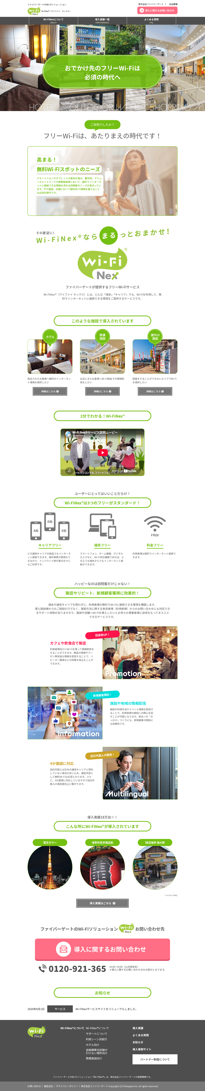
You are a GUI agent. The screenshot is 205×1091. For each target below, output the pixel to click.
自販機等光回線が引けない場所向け (96, 1051)
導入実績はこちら (100, 903)
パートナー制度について (155, 1059)
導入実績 (138, 1028)
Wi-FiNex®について (97, 1028)
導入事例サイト (142, 1049)
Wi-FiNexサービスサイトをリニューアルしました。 (106, 1009)
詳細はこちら (48, 391)
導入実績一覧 (102, 20)
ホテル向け (92, 1045)
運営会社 (48, 1086)
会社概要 (173, 4)
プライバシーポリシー (67, 1086)
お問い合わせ (34, 1086)
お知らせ (138, 1042)
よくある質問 (151, 20)
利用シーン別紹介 (96, 1039)
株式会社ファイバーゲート (151, 4)
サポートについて (96, 1033)
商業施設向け (94, 1058)
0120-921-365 (77, 968)
